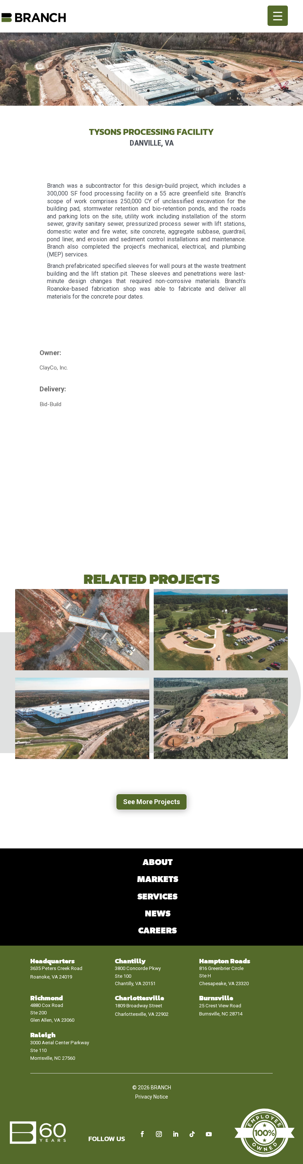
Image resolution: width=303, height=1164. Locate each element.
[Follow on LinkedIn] (175, 1134)
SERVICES (157, 897)
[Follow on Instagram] (159, 1134)
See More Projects (151, 802)
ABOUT (158, 862)
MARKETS (157, 879)
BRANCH (161, 1087)
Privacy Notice (151, 1097)
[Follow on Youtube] (209, 1134)
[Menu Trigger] (278, 16)
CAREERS (157, 931)
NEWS (157, 914)
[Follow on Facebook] (142, 1134)
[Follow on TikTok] (192, 1134)
